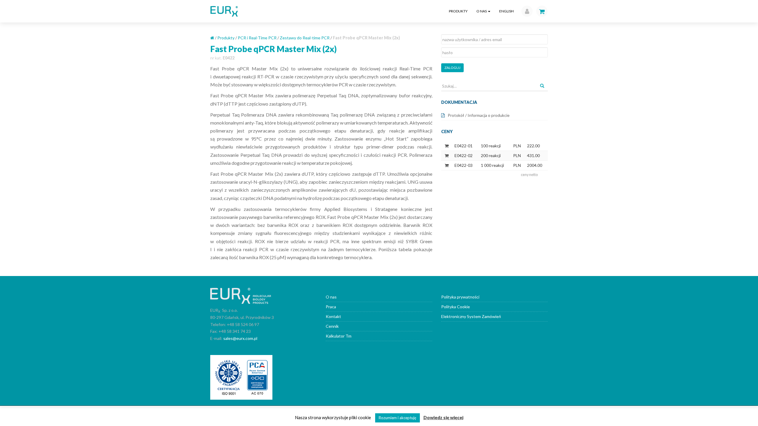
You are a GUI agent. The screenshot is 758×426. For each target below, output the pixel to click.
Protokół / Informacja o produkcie (479, 115)
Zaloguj (452, 67)
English (506, 11)
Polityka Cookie (455, 306)
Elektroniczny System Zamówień (471, 316)
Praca (331, 306)
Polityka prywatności (460, 296)
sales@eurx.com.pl (240, 338)
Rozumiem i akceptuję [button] (397, 417)
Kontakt (333, 316)
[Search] (542, 86)
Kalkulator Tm (338, 335)
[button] (525, 11)
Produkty (458, 11)
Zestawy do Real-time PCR (305, 37)
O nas (481, 11)
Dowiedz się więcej (443, 417)
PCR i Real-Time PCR (257, 37)
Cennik (332, 326)
